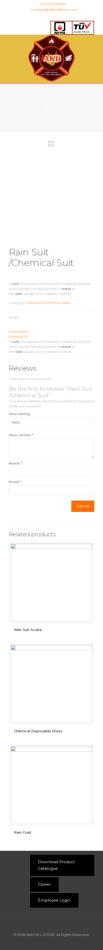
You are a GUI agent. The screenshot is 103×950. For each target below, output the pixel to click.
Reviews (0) (18, 336)
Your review (21, 435)
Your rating (19, 414)
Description (19, 331)
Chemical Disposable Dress (38, 731)
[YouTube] (69, 16)
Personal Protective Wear (49, 303)
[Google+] (55, 16)
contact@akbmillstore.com (54, 9)
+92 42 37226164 (53, 4)
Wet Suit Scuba (28, 630)
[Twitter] (62, 16)
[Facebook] (48, 16)
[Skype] (34, 16)
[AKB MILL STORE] (51, 58)
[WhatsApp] (41, 16)
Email (15, 482)
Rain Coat (23, 832)
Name (15, 463)
